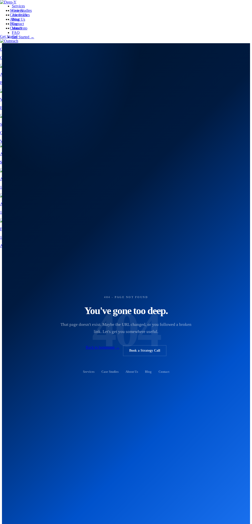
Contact (16, 28)
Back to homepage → (103, 347)
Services (16, 10)
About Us (17, 19)
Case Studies (20, 15)
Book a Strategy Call (144, 350)
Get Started (8, 36)
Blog (13, 24)
